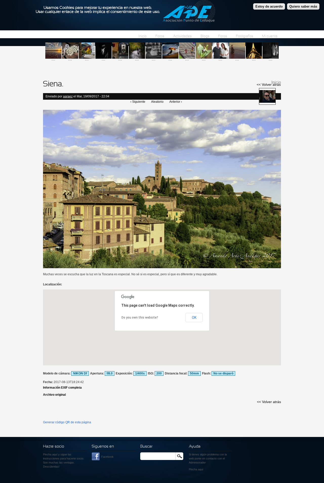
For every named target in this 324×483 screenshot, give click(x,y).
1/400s (140, 373)
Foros (222, 36)
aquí (200, 469)
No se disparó (223, 373)
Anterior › (175, 101)
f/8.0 (110, 373)
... (53, 58)
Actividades (182, 36)
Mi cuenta (269, 36)
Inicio (142, 36)
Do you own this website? (140, 317)
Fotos (159, 36)
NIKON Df (80, 373)
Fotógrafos (244, 36)
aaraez (68, 96)
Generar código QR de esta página (67, 422)
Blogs (204, 36)
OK (194, 318)
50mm (194, 373)
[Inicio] (189, 12)
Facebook (107, 456)
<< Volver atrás (269, 84)
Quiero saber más (303, 6)
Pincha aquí (50, 454)
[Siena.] (162, 267)
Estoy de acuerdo (269, 6)
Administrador (197, 462)
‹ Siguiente (137, 101)
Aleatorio (157, 101)
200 (159, 373)
